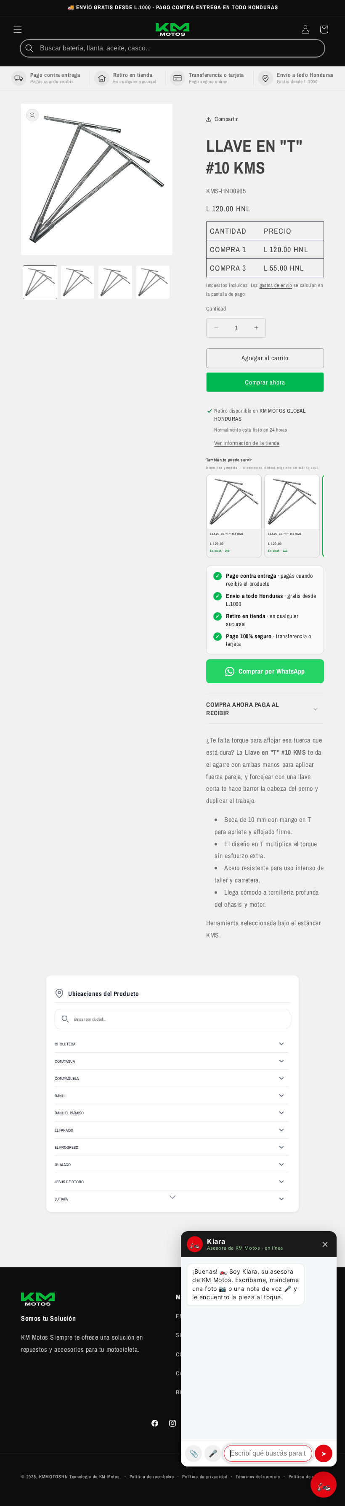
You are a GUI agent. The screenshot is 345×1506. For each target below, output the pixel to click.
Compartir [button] (226, 119)
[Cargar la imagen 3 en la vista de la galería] (115, 282)
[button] (17, 29)
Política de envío (306, 1477)
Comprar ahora (265, 382)
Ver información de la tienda (247, 443)
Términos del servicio (258, 1477)
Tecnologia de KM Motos (95, 1477)
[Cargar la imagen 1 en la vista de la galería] (40, 282)
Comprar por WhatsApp (272, 671)
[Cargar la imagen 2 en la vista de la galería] (78, 282)
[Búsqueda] (29, 48)
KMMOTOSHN (53, 1477)
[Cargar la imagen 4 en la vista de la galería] (153, 282)
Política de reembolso (152, 1477)
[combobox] (181, 48)
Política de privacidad (204, 1477)
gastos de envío (276, 285)
